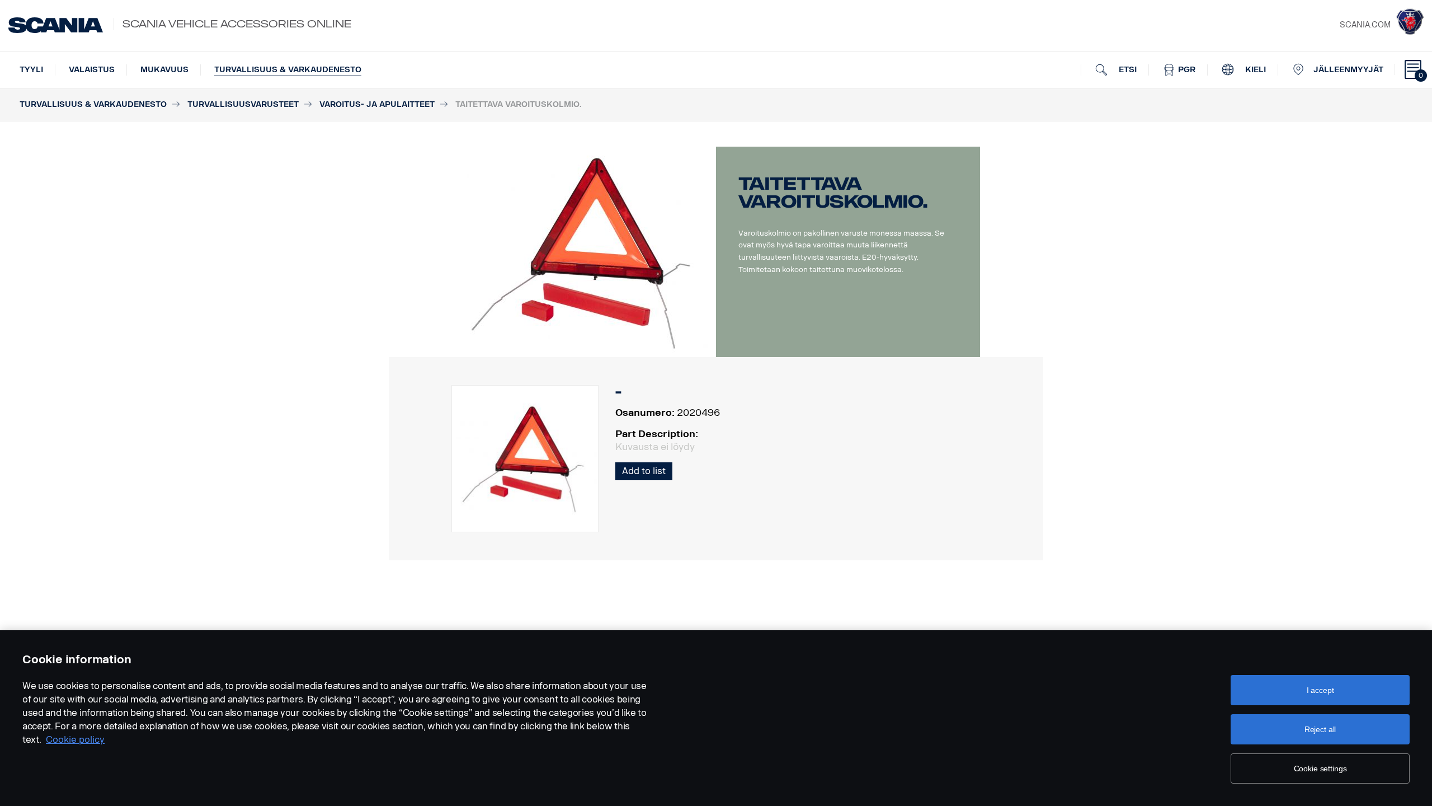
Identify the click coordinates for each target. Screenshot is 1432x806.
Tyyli (31, 69)
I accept (1320, 690)
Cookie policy (75, 739)
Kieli (1254, 69)
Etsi (1127, 69)
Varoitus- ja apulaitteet (377, 104)
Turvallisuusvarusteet (243, 104)
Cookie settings (1320, 768)
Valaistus (92, 69)
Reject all (1320, 729)
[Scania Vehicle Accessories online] (55, 25)
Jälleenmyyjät (1348, 69)
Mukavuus (164, 69)
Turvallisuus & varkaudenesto (287, 69)
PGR (1185, 69)
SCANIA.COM (1365, 25)
